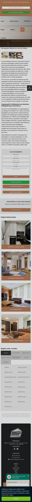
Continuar (16, 498)
